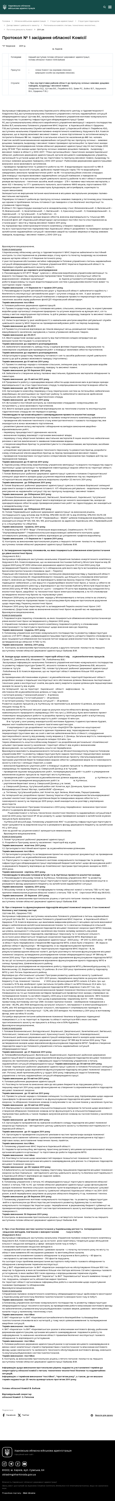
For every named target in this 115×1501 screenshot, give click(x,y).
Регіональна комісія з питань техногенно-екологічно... (70, 25)
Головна (6, 21)
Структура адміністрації (61, 21)
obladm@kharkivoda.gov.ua (19, 1474)
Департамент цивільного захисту (23, 25)
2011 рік (40, 29)
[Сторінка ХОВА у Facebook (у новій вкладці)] (18, 1464)
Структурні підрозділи (88, 21)
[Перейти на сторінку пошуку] (104, 7)
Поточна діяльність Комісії (20, 29)
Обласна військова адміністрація (30, 21)
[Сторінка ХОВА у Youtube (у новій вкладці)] (24, 1464)
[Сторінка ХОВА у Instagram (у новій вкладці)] (4, 1464)
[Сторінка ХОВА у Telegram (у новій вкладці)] (11, 1464)
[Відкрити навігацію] (110, 7)
